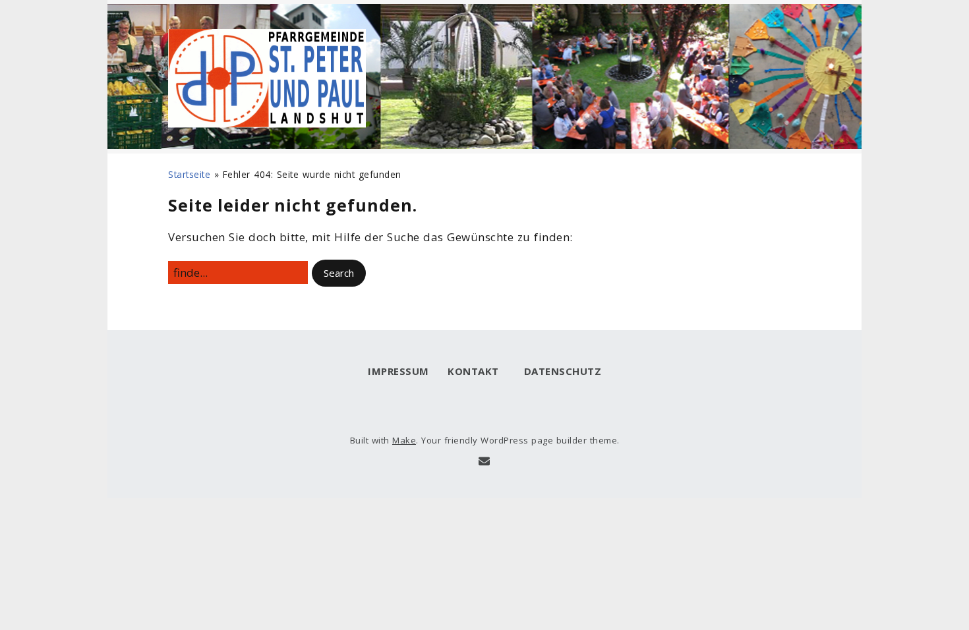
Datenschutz (559, 371)
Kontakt (473, 371)
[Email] (484, 461)
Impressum (398, 371)
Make (404, 440)
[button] (339, 273)
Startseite (189, 174)
